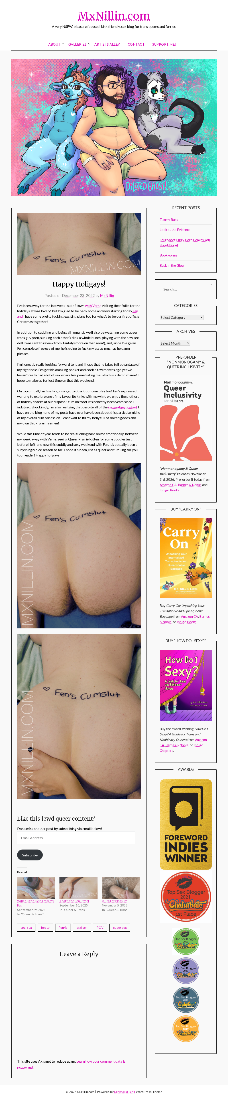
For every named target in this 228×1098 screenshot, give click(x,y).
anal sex (26, 927)
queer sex (120, 927)
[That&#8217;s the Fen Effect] (78, 887)
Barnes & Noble (189, 485)
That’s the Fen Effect (74, 901)
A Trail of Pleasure (114, 901)
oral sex (82, 927)
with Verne (93, 305)
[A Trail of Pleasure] (121, 887)
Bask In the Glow (172, 265)
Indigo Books (169, 490)
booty (45, 927)
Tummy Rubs (169, 220)
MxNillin (107, 295)
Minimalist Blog (124, 1092)
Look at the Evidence (175, 230)
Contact (136, 44)
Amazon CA (168, 485)
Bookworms (168, 255)
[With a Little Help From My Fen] (36, 887)
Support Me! (164, 44)
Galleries (77, 44)
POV (100, 927)
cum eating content (122, 407)
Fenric (63, 927)
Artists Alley (107, 44)
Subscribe (30, 855)
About (54, 44)
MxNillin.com (114, 15)
